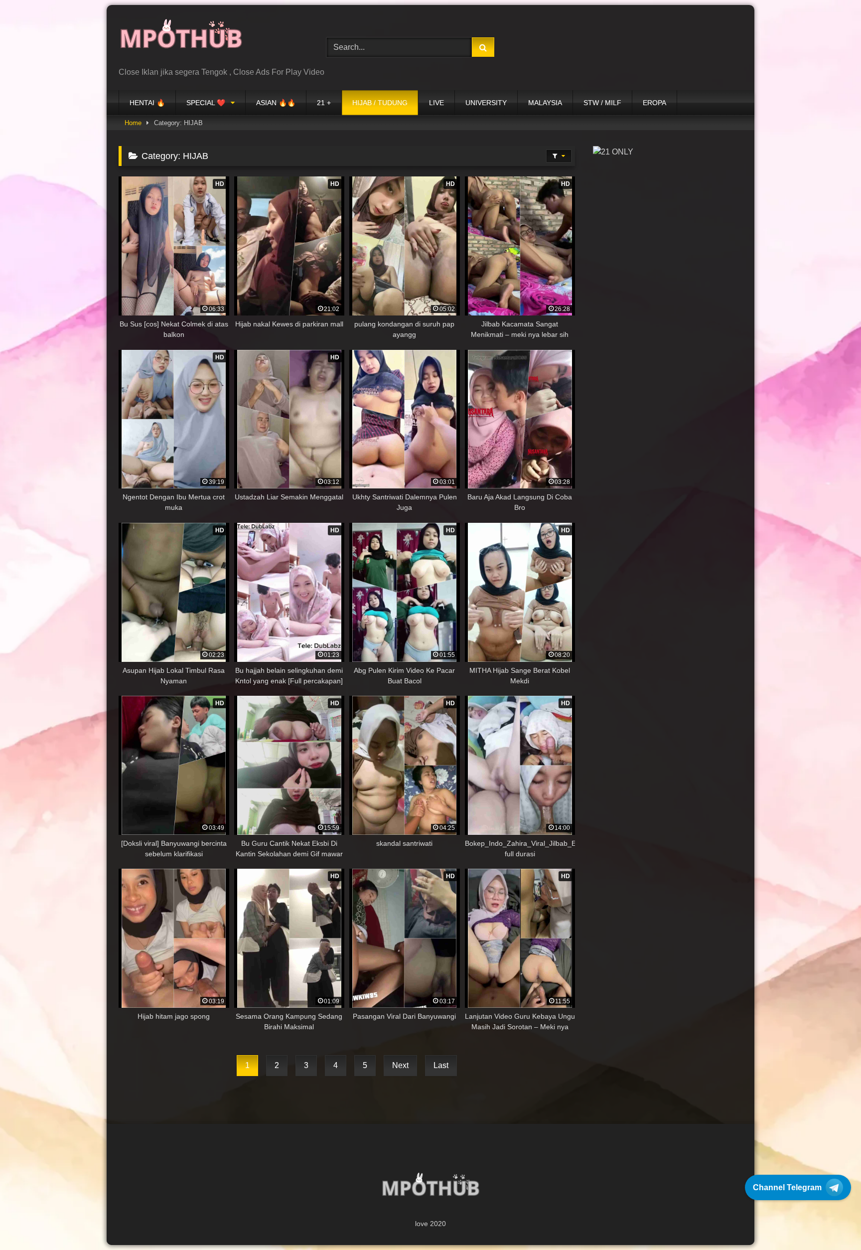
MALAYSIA (545, 103)
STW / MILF (602, 103)
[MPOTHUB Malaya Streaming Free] (181, 39)
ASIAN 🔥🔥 (275, 103)
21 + (324, 103)
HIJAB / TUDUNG (380, 103)
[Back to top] (830, 1220)
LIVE (436, 103)
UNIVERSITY (486, 103)
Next (400, 1065)
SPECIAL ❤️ (205, 103)
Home (133, 123)
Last (440, 1065)
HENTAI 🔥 (147, 103)
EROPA (654, 103)
